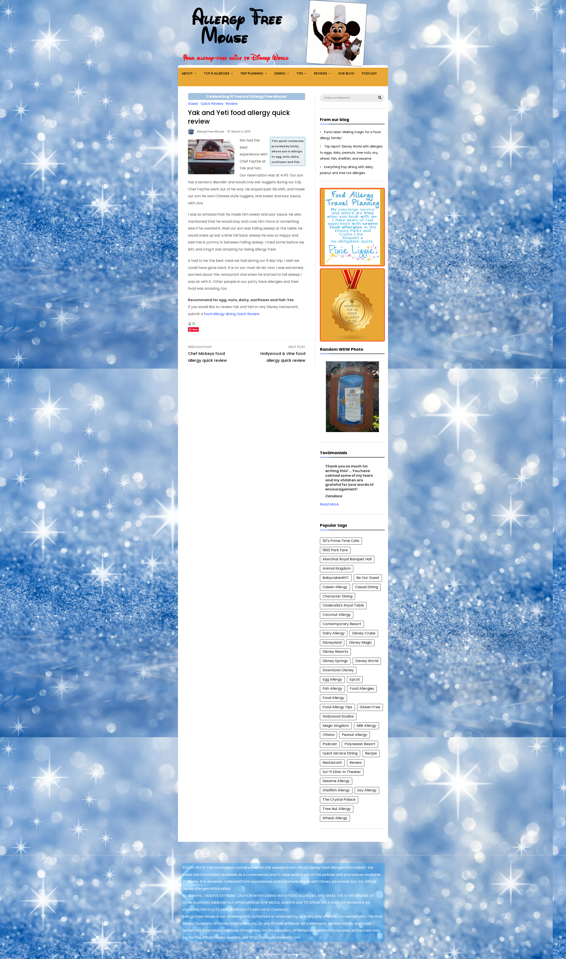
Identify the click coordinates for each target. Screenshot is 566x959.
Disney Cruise (363, 633)
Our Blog (346, 73)
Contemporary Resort (342, 623)
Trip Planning (251, 73)
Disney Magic (360, 642)
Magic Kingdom (336, 725)
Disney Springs (335, 660)
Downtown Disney (338, 670)
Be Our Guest (367, 577)
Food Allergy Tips (337, 707)
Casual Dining (366, 587)
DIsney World (366, 660)
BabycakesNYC (336, 577)
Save (195, 329)
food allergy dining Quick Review (231, 313)
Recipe (371, 753)
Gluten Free (370, 707)
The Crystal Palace (339, 799)
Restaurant (332, 762)
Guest (193, 103)
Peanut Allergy (354, 734)
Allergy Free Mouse (210, 131)
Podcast (369, 73)
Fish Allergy (332, 688)
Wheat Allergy (335, 818)
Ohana (328, 734)
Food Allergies (362, 688)
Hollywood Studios (338, 716)
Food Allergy (333, 697)
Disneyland (332, 642)
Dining (279, 73)
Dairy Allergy (334, 633)
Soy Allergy (367, 790)
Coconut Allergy (337, 614)
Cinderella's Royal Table (343, 605)
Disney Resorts (335, 651)
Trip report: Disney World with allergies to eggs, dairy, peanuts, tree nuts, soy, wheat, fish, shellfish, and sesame (351, 152)
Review (232, 103)
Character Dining (337, 596)
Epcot (355, 679)
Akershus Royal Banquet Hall (347, 559)
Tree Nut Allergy (337, 808)
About (187, 73)
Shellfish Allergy (336, 790)
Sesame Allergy (336, 780)
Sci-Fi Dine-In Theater (342, 771)
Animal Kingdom (337, 568)
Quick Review (212, 103)
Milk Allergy (366, 725)
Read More (329, 504)
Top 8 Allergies (216, 73)
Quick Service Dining (340, 753)
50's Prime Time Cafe (341, 540)
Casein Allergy (335, 587)
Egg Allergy (332, 679)
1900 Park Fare (335, 550)
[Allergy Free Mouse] (283, 66)
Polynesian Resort (359, 744)
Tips (299, 73)
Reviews (320, 73)
